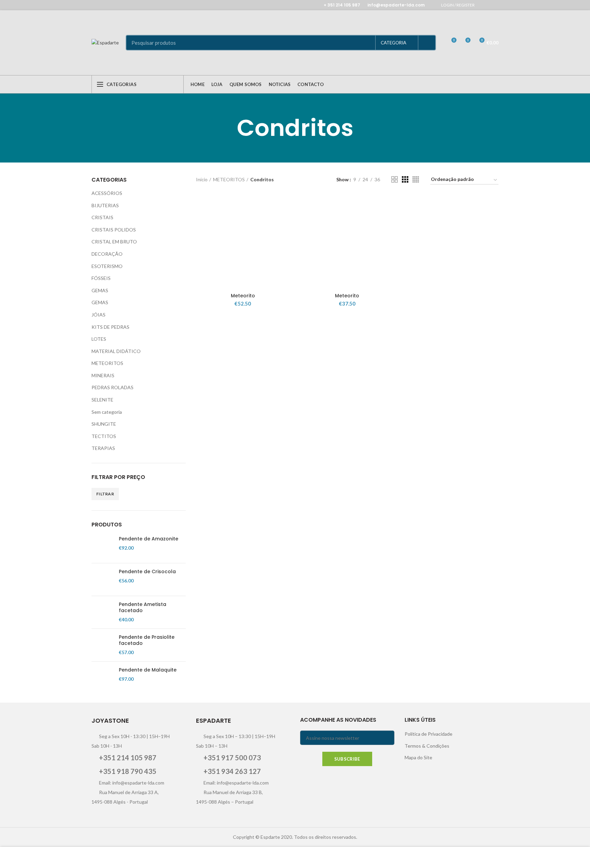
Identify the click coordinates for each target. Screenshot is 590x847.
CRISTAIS (102, 217)
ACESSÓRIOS (107, 193)
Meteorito (243, 296)
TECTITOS (104, 436)
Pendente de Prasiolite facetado (146, 640)
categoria (393, 42)
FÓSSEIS (101, 278)
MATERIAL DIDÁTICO (116, 351)
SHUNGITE (104, 424)
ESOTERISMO (107, 266)
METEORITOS (107, 363)
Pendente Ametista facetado (142, 607)
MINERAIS (103, 375)
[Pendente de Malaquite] (103, 678)
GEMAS (100, 290)
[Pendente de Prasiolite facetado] (103, 645)
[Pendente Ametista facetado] (103, 612)
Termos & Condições (427, 746)
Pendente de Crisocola (147, 571)
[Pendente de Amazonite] (103, 547)
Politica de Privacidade (428, 734)
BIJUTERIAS (105, 205)
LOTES (99, 339)
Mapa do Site (418, 757)
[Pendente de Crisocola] (103, 579)
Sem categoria (107, 412)
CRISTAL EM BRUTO (114, 241)
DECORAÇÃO (107, 254)
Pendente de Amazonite (148, 539)
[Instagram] (494, 5)
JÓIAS (99, 314)
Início (202, 179)
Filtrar (105, 493)
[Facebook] (485, 5)
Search (426, 43)
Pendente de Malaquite (148, 670)
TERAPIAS (103, 448)
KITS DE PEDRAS (110, 327)
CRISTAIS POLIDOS (114, 229)
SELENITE (102, 400)
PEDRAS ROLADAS (113, 387)
